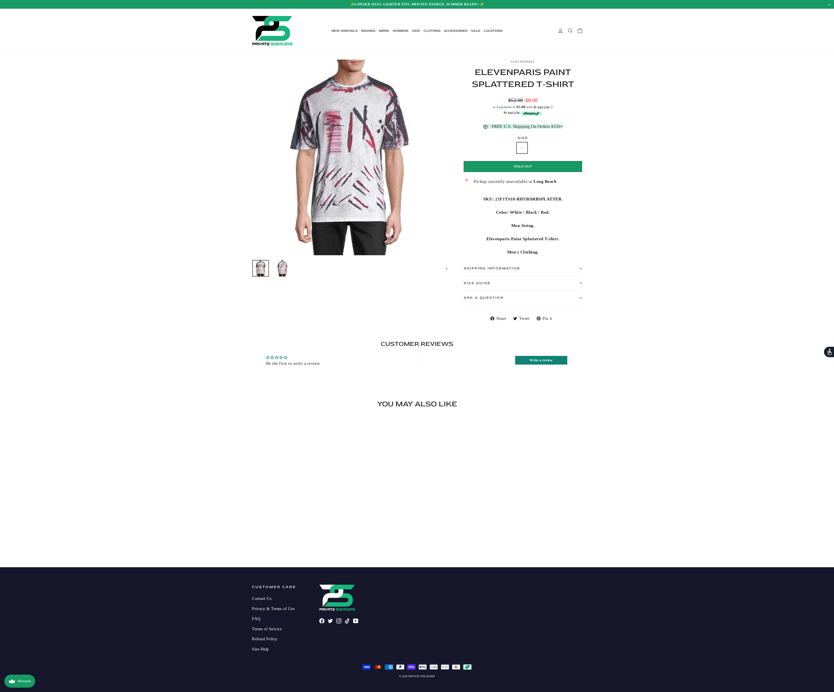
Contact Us (261, 598)
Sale (475, 31)
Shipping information (492, 268)
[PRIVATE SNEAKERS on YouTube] (355, 620)
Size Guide (477, 283)
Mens (384, 31)
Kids (416, 31)
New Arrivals (344, 31)
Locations (493, 31)
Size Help (260, 649)
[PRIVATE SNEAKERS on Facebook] (321, 620)
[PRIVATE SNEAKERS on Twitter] (330, 620)
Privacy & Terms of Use (273, 608)
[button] (523, 107)
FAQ (256, 618)
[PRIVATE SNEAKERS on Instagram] (338, 620)
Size (523, 138)
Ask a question (484, 297)
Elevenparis (522, 61)
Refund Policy (265, 639)
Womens (400, 31)
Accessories (456, 31)
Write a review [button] (541, 360)
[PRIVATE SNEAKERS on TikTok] (347, 620)
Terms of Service (267, 629)
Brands (368, 31)
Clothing (432, 31)
